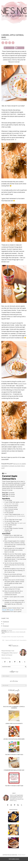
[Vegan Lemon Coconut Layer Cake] (13, 817)
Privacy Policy (21, 854)
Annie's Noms (14, 11)
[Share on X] (6, 42)
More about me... (6, 658)
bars (14, 632)
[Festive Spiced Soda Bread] (13, 842)
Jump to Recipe (10, 48)
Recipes (10, 630)
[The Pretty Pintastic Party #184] (14, 778)
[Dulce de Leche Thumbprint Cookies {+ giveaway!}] (14, 699)
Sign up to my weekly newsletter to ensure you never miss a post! (13, 466)
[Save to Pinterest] (9, 42)
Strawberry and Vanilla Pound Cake (14, 770)
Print (5, 473)
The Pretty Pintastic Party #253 (14, 754)
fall (24, 632)
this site (4, 609)
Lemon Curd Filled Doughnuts (14, 723)
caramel (17, 632)
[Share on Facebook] (2, 42)
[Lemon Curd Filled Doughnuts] (14, 715)
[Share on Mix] (13, 42)
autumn (11, 632)
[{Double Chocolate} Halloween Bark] (14, 731)
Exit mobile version (14, 859)
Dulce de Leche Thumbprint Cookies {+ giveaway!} (14, 707)
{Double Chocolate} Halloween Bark (14, 739)
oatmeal (3, 633)
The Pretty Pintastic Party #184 (14, 785)
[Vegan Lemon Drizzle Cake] (13, 829)
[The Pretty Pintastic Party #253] (14, 747)
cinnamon (21, 632)
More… (15, 800)
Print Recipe (20, 48)
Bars (8, 630)
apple (8, 632)
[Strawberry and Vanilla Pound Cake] (14, 762)
